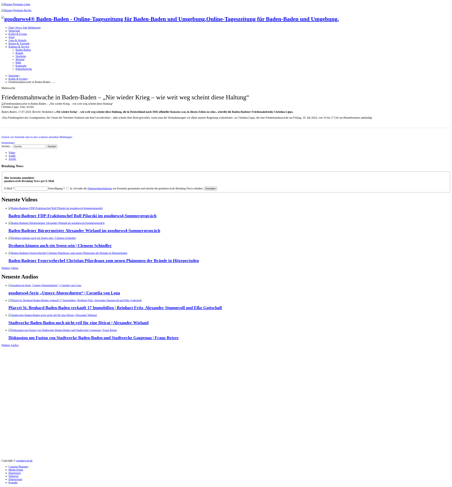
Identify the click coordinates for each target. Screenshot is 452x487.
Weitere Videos (9, 268)
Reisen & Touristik (18, 43)
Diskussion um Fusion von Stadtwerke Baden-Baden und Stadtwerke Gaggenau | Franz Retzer (93, 337)
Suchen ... (7, 146)
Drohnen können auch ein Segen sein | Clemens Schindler (60, 245)
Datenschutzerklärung (100, 188)
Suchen (52, 146)
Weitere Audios (10, 345)
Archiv (12, 158)
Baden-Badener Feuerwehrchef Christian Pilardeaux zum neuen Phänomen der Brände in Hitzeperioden (103, 260)
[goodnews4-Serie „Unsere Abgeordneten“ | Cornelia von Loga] (44, 285)
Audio (12, 155)
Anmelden (210, 188)
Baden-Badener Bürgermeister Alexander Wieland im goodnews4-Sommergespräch (84, 230)
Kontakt (12, 482)
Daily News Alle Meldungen (24, 27)
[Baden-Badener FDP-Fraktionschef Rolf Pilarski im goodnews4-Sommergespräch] (55, 208)
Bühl (18, 62)
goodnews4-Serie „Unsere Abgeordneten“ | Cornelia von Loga (64, 293)
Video (11, 152)
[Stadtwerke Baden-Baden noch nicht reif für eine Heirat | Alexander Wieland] (52, 315)
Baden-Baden (23, 49)
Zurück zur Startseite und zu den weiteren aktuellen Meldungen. (37, 137)
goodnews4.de (24, 460)
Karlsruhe (21, 65)
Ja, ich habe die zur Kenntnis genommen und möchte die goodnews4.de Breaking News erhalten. (136, 188)
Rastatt (19, 53)
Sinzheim (21, 56)
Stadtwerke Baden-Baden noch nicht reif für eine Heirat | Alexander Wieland (78, 322)
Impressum (14, 472)
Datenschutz (15, 479)
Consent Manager (18, 466)
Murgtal (20, 59)
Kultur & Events (17, 33)
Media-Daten (15, 469)
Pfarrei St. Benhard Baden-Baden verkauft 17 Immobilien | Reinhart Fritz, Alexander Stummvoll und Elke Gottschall (115, 307)
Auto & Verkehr (17, 40)
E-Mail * (9, 188)
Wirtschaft (14, 30)
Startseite (13, 75)
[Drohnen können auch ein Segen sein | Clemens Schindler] (42, 238)
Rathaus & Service (18, 46)
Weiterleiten (8, 142)
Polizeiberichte (24, 68)
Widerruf (13, 476)
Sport (11, 37)
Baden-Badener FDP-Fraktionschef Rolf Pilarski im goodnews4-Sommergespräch (82, 215)
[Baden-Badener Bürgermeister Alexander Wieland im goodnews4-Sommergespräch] (56, 223)
